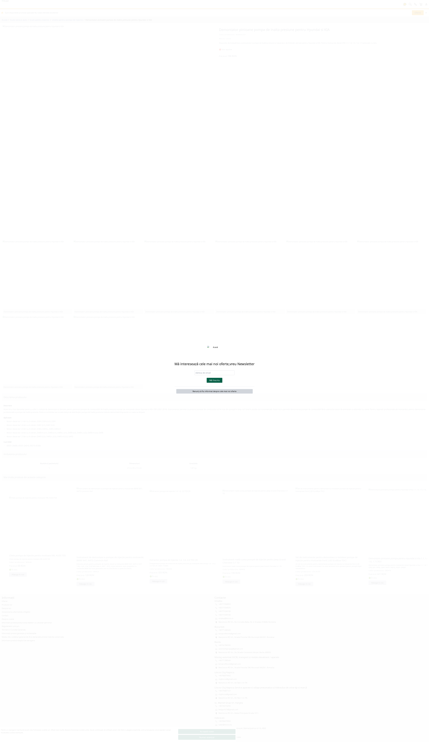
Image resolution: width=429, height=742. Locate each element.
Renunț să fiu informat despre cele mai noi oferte (215, 391)
